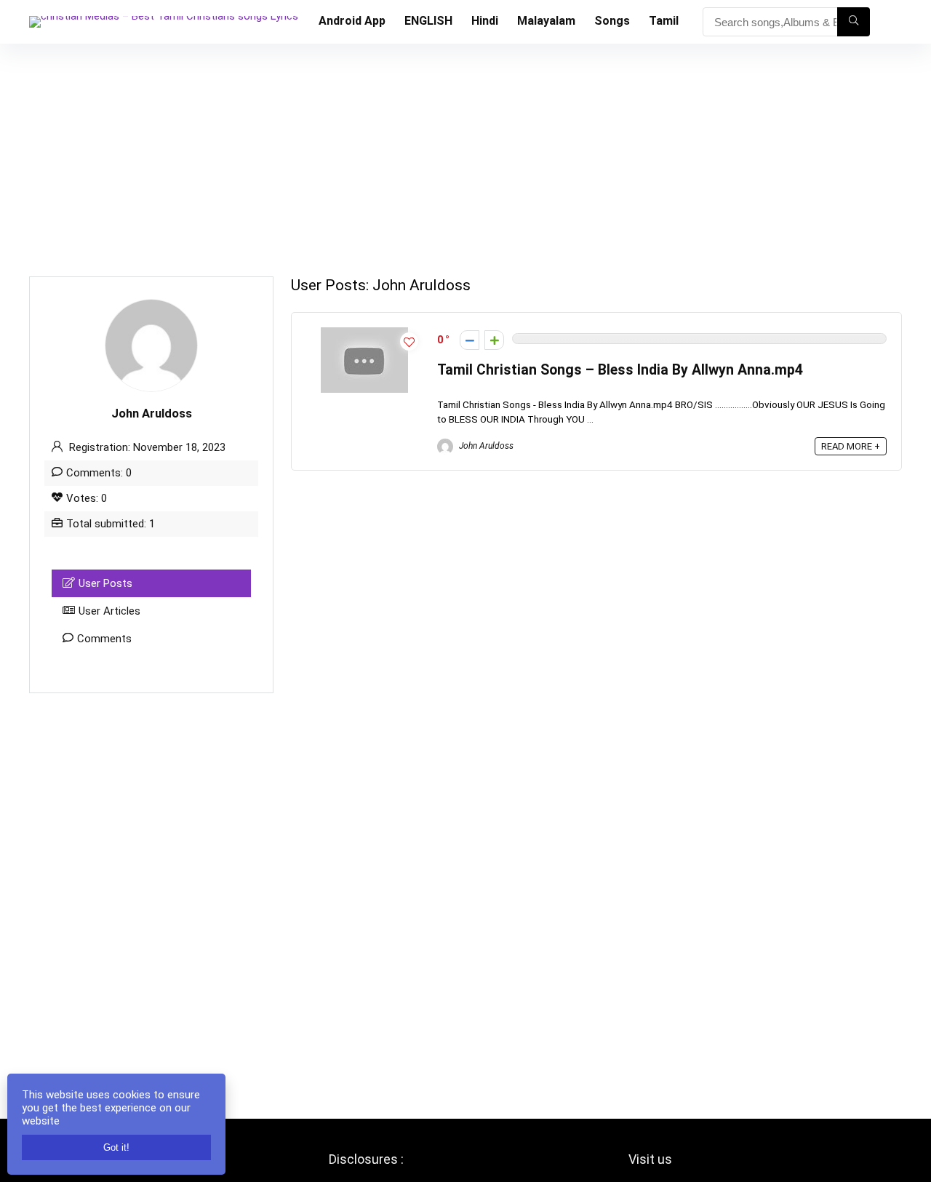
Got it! (116, 1147)
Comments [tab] (104, 638)
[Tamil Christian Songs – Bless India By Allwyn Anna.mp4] (364, 333)
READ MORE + (850, 446)
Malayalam (546, 21)
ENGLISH (428, 21)
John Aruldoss (485, 446)
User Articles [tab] (109, 611)
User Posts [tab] (105, 583)
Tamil (664, 21)
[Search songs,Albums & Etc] (853, 21)
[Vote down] (469, 340)
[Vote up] (494, 340)
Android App (352, 21)
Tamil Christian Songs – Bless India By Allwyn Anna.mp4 (620, 370)
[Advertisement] (465, 153)
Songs (612, 21)
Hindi (484, 21)
